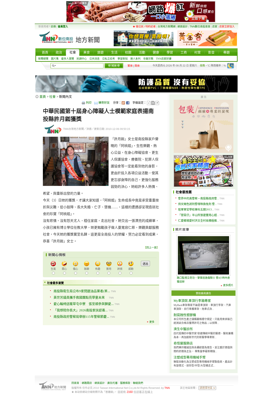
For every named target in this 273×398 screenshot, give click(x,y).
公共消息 (94, 58)
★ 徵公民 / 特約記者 (144, 26)
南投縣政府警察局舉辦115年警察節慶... (81, 316)
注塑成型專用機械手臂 (190, 357)
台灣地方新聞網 (167, 26)
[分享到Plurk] (123, 102)
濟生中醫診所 (183, 329)
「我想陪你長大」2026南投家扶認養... (81, 310)
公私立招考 (108, 58)
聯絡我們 (138, 383)
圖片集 (55, 58)
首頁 (42, 96)
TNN (167, 388)
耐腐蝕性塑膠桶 (185, 315)
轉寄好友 (104, 102)
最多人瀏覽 (67, 58)
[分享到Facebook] (128, 102)
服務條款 (125, 383)
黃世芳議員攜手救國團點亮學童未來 (81, 297)
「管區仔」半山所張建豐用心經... (198, 215)
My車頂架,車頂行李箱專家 (192, 300)
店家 (214, 26)
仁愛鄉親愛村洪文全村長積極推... (198, 220)
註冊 (53, 26)
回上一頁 (151, 247)
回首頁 (75, 383)
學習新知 (123, 58)
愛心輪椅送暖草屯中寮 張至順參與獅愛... (84, 304)
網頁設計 (182, 26)
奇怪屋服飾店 (183, 343)
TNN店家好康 (163, 58)
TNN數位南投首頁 (200, 26)
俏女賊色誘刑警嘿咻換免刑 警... (197, 203)
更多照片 (228, 285)
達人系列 (135, 58)
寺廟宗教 (148, 58)
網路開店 (87, 383)
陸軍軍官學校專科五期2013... (196, 209)
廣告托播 (112, 383)
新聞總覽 (43, 58)
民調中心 (82, 58)
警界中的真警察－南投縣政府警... (198, 198)
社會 (52, 96)
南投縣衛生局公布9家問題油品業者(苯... (82, 291)
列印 (88, 102)
